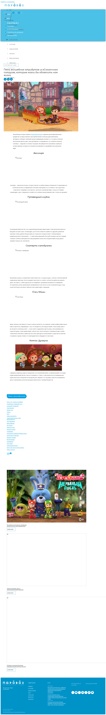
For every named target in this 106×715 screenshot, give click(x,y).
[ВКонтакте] (5, 79)
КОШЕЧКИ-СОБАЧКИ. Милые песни (17, 433)
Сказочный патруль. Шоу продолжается (14, 418)
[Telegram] (11, 79)
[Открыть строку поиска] (7, 39)
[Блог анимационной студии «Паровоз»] (14, 7)
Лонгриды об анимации (15, 32)
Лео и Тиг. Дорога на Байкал (15, 402)
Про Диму (9, 443)
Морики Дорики (11, 437)
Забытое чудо (11, 427)
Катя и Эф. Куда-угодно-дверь (15, 447)
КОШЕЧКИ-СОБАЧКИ (13, 435)
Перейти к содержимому (8, 2)
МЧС (8, 414)
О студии (11, 26)
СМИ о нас (31, 694)
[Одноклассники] (8, 79)
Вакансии (30, 696)
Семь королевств (11, 416)
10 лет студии (13, 39)
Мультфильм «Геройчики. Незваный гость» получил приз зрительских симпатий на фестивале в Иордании (16, 526)
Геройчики (10, 431)
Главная (10, 20)
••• (8, 453)
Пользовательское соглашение (8, 712)
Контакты (30, 699)
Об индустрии (12, 35)
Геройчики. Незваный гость (14, 404)
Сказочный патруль (36, 134)
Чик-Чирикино (11, 421)
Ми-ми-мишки (11, 439)
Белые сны (10, 410)
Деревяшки (10, 441)
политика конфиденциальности (19, 712)
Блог (29, 692)
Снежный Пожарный (12, 406)
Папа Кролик (10, 408)
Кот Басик (9, 425)
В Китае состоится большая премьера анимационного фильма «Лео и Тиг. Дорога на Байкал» (16, 666)
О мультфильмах (13, 29)
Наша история (32, 690)
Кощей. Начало (11, 429)
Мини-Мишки (10, 423)
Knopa (8, 412)
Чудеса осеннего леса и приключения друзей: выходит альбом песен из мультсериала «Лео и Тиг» (15, 590)
